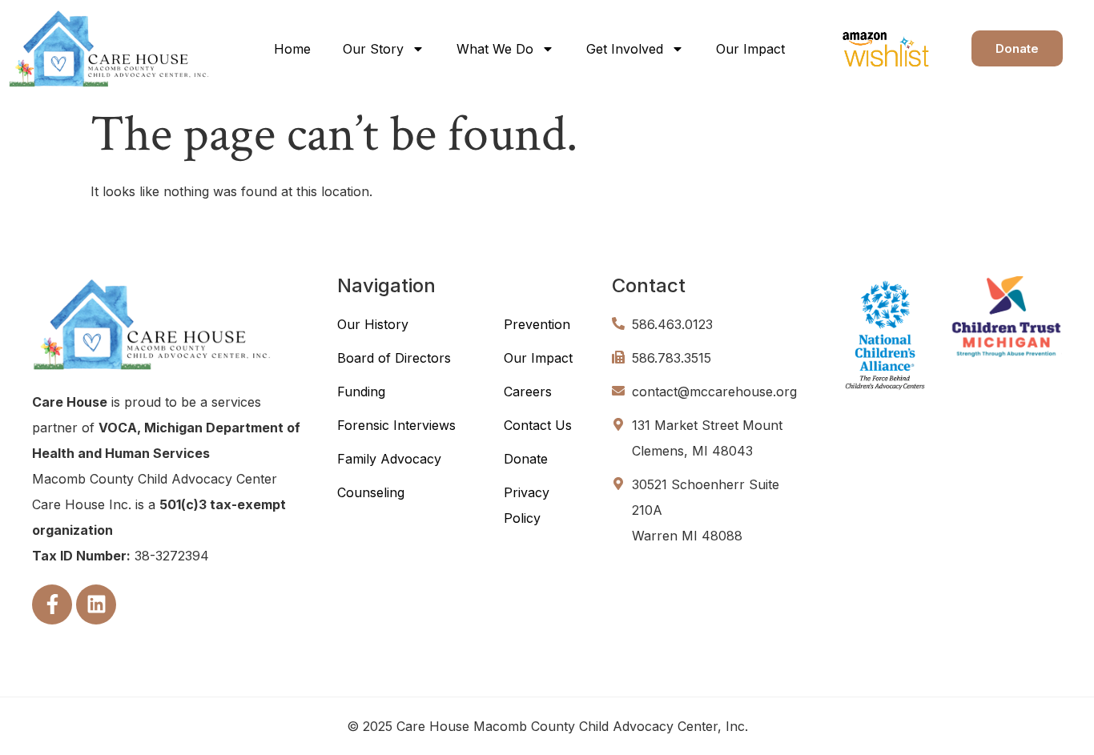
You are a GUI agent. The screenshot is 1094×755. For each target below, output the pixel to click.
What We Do (495, 49)
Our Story (373, 49)
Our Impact (750, 49)
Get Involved (624, 49)
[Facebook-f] (52, 604)
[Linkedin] (96, 604)
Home (292, 49)
